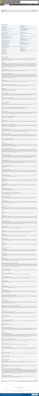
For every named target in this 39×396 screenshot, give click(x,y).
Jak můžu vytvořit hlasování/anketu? (4, 42)
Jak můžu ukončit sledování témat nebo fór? (24, 44)
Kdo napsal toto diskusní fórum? (23, 49)
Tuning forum (33, 390)
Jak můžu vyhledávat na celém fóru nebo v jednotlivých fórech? (26, 38)
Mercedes (14, 390)
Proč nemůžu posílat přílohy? (4, 44)
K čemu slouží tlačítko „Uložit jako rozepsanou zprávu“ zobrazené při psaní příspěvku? (9, 46)
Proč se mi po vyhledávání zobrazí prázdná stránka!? (25, 39)
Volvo (29, 390)
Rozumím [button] (35, 394)
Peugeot (20, 390)
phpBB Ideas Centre (33, 365)
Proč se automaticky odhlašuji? (4, 30)
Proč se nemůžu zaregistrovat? (4, 27)
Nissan (18, 390)
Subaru (26, 390)
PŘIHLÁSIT (30, 4)
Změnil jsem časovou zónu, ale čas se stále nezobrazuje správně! (7, 35)
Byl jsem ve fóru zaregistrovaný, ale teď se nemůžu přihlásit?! (7, 29)
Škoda (24, 390)
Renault (22, 390)
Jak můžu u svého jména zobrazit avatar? (5, 37)
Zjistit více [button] (20, 394)
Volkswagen (31, 390)
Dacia (8, 390)
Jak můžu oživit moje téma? (4, 47)
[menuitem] (6, 10)
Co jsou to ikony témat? (3, 54)
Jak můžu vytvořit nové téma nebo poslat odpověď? (6, 40)
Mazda (12, 390)
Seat (23, 390)
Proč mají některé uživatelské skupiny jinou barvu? (24, 29)
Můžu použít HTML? (3, 50)
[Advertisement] (29, 2)
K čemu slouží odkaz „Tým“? (22, 30)
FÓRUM (7, 4)
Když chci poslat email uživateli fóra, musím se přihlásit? (6, 38)
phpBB (34, 121)
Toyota (27, 390)
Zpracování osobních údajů (23, 391)
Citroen (7, 390)
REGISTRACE (36, 4)
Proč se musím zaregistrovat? (4, 26)
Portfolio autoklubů (17, 391)
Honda (11, 390)
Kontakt (19, 391)
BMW (5, 390)
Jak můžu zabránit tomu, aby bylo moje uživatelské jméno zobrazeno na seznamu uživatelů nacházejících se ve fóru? (9, 34)
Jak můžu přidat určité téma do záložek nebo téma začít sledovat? (26, 43)
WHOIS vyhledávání (9, 370)
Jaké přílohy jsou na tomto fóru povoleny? (24, 46)
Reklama (14, 391)
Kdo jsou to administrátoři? (22, 26)
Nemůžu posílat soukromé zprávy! (23, 32)
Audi (4, 390)
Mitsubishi (16, 390)
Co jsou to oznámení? (3, 52)
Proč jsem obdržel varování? (4, 45)
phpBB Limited (23, 361)
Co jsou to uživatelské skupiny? (23, 27)
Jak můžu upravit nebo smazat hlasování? (5, 43)
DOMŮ (2, 4)
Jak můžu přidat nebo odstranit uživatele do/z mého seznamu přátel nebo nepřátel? (27, 36)
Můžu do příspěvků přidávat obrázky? (4, 51)
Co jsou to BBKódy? (3, 49)
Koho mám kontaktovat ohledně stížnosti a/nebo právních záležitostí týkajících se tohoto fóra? (28, 50)
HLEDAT (11, 4)
